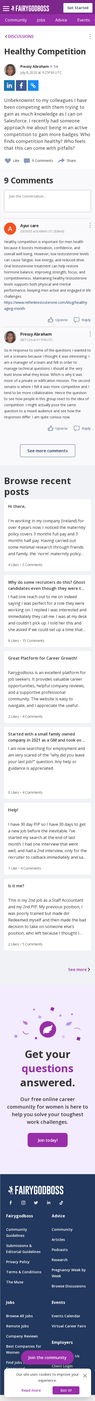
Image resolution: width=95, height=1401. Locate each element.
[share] (61, 159)
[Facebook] (11, 1203)
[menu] (7, 4)
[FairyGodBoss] (35, 1191)
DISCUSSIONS (21, 36)
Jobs (41, 20)
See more (77, 969)
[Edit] (90, 37)
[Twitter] (36, 1203)
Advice (61, 20)
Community (16, 20)
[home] (30, 9)
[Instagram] (23, 1203)
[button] (90, 37)
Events (83, 20)
